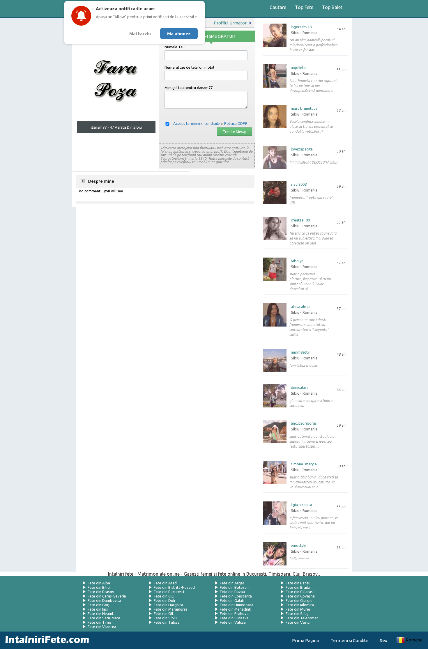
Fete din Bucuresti (169, 592)
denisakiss (299, 387)
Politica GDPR (235, 123)
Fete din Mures (298, 609)
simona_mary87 (304, 464)
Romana (414, 639)
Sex (383, 640)
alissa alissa (300, 306)
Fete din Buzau (232, 592)
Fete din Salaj (297, 613)
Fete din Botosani (235, 587)
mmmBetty (300, 352)
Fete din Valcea (233, 622)
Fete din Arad (165, 583)
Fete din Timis (100, 622)
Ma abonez (179, 33)
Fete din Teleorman (302, 618)
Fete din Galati (232, 600)
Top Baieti (333, 7)
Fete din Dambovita (104, 600)
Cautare (278, 7)
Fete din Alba (99, 583)
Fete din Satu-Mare (104, 618)
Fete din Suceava (234, 618)
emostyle (298, 545)
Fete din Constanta (236, 596)
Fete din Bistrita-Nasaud (174, 587)
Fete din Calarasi (300, 592)
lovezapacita (302, 149)
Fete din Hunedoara (236, 605)
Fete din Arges (232, 583)
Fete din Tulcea (167, 622)
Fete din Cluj (164, 596)
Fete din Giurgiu (299, 600)
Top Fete (304, 7)
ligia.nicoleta (301, 505)
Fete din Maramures (171, 609)
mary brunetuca (304, 108)
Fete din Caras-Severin (107, 596)
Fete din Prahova (234, 613)
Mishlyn (297, 261)
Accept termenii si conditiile (196, 123)
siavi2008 (299, 184)
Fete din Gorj (98, 605)
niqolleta (298, 68)
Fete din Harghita (168, 605)
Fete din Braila (298, 587)
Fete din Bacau (298, 583)
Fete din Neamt (101, 613)
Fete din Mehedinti (235, 609)
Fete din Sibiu (165, 618)
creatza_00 (300, 220)
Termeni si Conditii (349, 640)
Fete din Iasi (98, 609)
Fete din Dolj (164, 600)
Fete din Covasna (300, 596)
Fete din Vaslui (298, 622)
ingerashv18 (301, 27)
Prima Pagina (305, 640)
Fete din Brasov (101, 592)
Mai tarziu (140, 33)
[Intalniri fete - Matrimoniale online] (45, 640)
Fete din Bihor (99, 587)
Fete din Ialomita (300, 605)
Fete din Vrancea (102, 627)
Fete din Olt (164, 613)
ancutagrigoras (304, 423)
